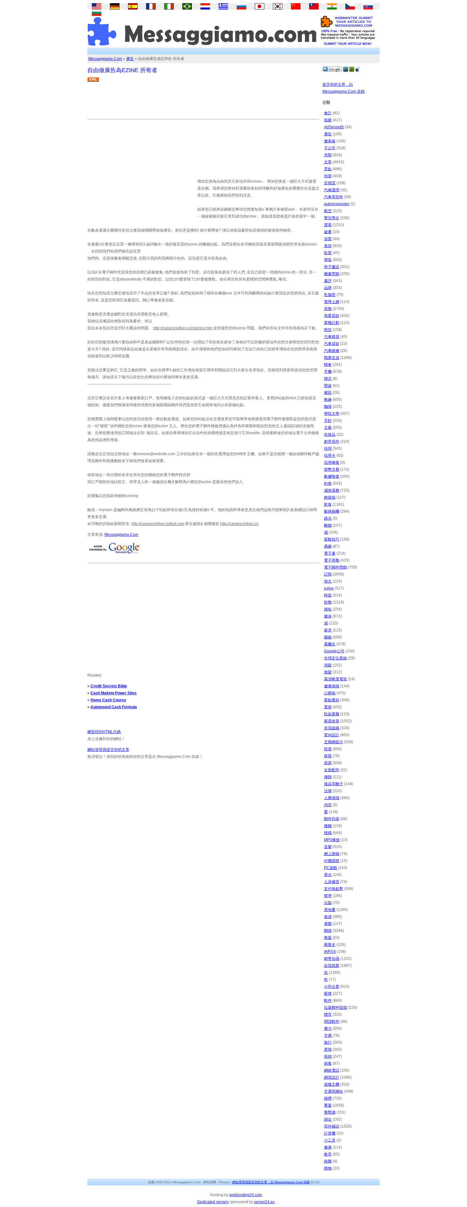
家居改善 (331, 721)
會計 (328, 113)
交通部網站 (333, 1091)
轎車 (328, 364)
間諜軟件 (331, 1021)
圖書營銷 (331, 274)
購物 (328, 1168)
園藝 (328, 637)
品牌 (328, 288)
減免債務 (331, 490)
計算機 (329, 1133)
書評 (328, 281)
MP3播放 (332, 840)
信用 (328, 448)
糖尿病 (329, 497)
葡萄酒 (329, 1112)
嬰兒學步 (331, 218)
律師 (328, 777)
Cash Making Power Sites (114, 693)
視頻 (328, 1056)
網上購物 (331, 854)
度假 (328, 707)
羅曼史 (329, 944)
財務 (328, 602)
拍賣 (328, 176)
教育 (328, 1154)
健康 (328, 1147)
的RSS (330, 951)
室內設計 (331, 735)
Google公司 (334, 651)
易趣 (328, 546)
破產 (328, 232)
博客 (328, 260)
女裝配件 (331, 770)
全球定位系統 (335, 658)
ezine (329, 588)
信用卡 (329, 455)
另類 (328, 155)
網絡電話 (331, 1070)
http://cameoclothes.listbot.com (158, 524)
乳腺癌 (329, 295)
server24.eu (264, 1202)
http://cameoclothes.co (239, 524)
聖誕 (328, 385)
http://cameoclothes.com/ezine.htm (183, 328)
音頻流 (329, 183)
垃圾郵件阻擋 (335, 1007)
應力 (328, 1028)
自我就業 (331, 965)
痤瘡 (328, 120)
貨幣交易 (331, 469)
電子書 (329, 553)
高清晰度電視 (335, 679)
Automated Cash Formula (114, 707)
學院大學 (331, 413)
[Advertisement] (203, 103)
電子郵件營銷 (335, 567)
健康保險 (331, 686)
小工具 (329, 1140)
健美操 (329, 141)
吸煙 (328, 993)
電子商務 (331, 560)
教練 (328, 399)
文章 (328, 162)
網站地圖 (209, 1182)
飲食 (328, 504)
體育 (328, 1014)
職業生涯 (331, 357)
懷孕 (328, 895)
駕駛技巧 (331, 539)
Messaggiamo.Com (105, 59)
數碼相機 (331, 511)
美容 (328, 246)
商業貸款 (331, 316)
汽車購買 (331, 336)
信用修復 (331, 462)
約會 (328, 483)
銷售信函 (331, 958)
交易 (328, 1035)
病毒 (328, 1063)
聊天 (328, 378)
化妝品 (329, 434)
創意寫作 (331, 441)
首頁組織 (331, 728)
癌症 (328, 329)
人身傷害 (331, 882)
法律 (328, 791)
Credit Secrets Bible (109, 686)
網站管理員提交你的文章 (108, 749)
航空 (328, 211)
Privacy (224, 1182)
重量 (328, 1105)
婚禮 (328, 1098)
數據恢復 (331, 476)
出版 (328, 902)
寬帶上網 (331, 302)
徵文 (328, 581)
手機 (328, 371)
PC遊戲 (330, 868)
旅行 (328, 1042)
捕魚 (328, 609)
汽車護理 (331, 190)
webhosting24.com (245, 1195)
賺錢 (328, 826)
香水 (328, 875)
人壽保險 (331, 798)
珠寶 (328, 756)
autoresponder (336, 204)
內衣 (328, 805)
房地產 (329, 909)
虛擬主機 (331, 1084)
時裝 (328, 595)
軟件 (328, 1000)
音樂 (328, 847)
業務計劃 (331, 322)
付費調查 (331, 861)
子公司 (329, 148)
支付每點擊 (333, 889)
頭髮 (328, 665)
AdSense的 (334, 127)
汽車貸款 (331, 343)
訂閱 (328, 574)
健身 (328, 616)
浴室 (328, 239)
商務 (328, 309)
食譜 (328, 916)
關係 (328, 930)
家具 (328, 630)
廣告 (130, 59)
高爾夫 (329, 644)
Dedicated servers (213, 1202)
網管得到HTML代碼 (104, 732)
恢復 (328, 937)
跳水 (328, 518)
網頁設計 (331, 1077)
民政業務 (331, 714)
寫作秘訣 (331, 1126)
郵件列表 (331, 819)
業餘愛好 (331, 700)
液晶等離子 (333, 784)
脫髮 (328, 672)
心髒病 (329, 693)
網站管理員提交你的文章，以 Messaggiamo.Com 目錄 (271, 1182)
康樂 (328, 923)
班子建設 (331, 267)
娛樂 (328, 1161)
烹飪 (328, 420)
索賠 (328, 392)
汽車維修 (331, 350)
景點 (328, 169)
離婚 (328, 525)
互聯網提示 (333, 742)
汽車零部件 (333, 197)
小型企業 (331, 986)
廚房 (328, 763)
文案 (328, 427)
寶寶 (328, 225)
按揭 (328, 833)
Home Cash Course (108, 700)
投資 (328, 749)
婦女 (328, 1119)
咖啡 (328, 406)
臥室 (328, 253)
